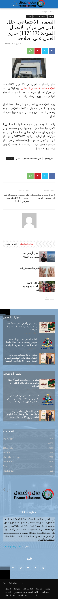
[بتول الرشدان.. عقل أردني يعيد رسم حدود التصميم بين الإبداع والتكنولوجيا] (47, 256)
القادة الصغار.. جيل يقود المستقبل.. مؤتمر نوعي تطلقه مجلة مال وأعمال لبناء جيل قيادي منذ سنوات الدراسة (21, 342)
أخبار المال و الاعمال (40, 16)
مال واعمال (49, 158)
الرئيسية (52, 11)
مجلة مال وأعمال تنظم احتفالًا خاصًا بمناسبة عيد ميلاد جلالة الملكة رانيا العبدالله (21, 326)
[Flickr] (28, 568)
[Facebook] (52, 51)
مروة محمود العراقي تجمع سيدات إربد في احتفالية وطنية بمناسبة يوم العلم (39, 286)
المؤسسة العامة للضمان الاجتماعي (38, 88)
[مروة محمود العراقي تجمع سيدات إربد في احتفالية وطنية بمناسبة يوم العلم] (47, 286)
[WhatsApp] (30, 51)
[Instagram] (21, 568)
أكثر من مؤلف (11, 244)
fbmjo (44, 11)
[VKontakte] (13, 568)
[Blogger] (43, 568)
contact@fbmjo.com (12, 546)
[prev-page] (52, 298)
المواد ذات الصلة (27, 244)
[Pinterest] (37, 51)
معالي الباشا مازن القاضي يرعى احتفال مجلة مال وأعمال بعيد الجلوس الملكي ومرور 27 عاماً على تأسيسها (20, 358)
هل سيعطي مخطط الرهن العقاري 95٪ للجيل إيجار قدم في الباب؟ (16, 198)
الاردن (29, 16)
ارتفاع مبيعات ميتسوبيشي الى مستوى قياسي (42, 196)
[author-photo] (29, 228)
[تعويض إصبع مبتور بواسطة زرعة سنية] (47, 271)
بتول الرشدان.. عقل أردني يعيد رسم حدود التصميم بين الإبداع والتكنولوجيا (38, 257)
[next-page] (47, 298)
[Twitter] (45, 51)
